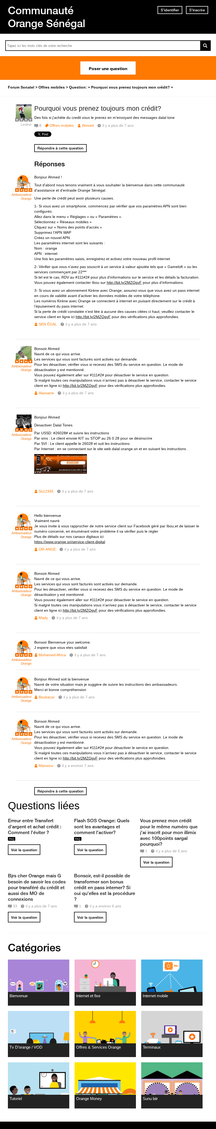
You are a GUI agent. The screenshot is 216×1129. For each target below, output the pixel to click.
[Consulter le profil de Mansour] (24, 733)
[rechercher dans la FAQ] (205, 45)
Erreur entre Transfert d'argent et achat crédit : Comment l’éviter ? (34, 826)
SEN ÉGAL (48, 324)
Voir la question (24, 850)
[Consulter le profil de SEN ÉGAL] (24, 189)
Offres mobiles (62, 125)
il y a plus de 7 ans (81, 324)
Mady (43, 618)
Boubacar (47, 697)
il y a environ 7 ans (78, 765)
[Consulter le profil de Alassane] (24, 361)
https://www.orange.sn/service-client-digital (69, 542)
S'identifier (170, 10)
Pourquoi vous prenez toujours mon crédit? (97, 108)
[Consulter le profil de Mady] (24, 585)
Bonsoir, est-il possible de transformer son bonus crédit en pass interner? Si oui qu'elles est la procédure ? (104, 887)
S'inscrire (197, 10)
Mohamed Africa (52, 655)
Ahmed (88, 125)
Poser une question (108, 68)
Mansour (46, 765)
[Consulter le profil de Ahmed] (24, 119)
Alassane (46, 393)
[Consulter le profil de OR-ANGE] (24, 527)
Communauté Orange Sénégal (46, 17)
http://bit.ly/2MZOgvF (124, 282)
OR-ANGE (47, 549)
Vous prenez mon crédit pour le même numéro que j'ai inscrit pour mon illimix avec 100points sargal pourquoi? (169, 832)
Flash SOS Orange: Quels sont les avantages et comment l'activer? (101, 826)
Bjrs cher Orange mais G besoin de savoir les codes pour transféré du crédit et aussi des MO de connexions (37, 887)
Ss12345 (46, 491)
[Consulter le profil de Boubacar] (24, 691)
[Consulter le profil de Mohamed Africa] (24, 654)
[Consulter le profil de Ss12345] (24, 429)
